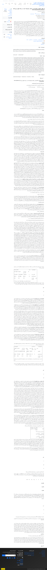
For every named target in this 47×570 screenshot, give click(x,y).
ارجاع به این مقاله (7, 29)
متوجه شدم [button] (3, 568)
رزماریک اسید (35, 39)
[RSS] (7, 558)
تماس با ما (9, 4)
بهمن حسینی (38, 14)
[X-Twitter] (12, 558)
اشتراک (4, 555)
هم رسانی (9, 27)
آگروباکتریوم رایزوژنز (41, 39)
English (42, 0)
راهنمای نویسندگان (19, 4)
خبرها (6, 3)
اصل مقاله (41, 78)
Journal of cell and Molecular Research (20, 562)
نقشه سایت (43, 556)
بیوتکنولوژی (42, 44)
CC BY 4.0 (21, 565)
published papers (20, 560)
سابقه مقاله (8, 24)
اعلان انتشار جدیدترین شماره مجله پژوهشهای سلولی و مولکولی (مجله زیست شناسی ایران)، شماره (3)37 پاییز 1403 (29, 553)
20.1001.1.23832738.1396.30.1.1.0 (38, 41)
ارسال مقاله (15, 4)
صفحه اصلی (30, 4)
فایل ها (9, 17)
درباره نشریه (43, 551)
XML (9, 20)
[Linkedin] (10, 558)
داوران (12, 3)
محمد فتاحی (32, 14)
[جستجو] (3, 4)
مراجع (42, 546)
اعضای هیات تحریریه (42, 553)
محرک (27, 39)
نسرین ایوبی (43, 14)
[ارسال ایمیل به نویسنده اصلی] (35, 13)
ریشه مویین (30, 39)
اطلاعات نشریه (25, 4)
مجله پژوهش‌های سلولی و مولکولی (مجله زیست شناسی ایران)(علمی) (38, 4)
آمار (9, 32)
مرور (27, 3)
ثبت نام (5, 0)
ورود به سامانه (11, 0)
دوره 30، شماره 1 (5, 9)
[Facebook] (14, 558)
